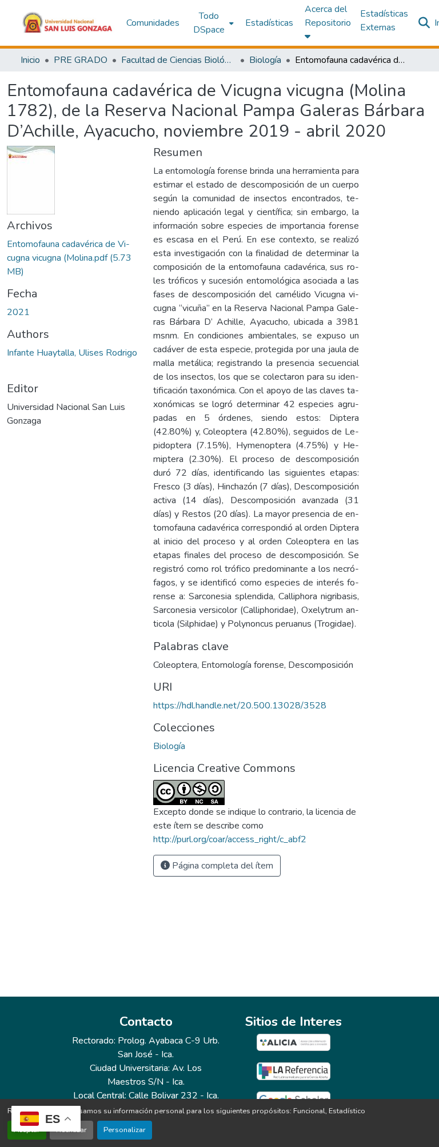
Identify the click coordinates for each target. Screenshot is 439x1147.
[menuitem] (212, 23)
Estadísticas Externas (384, 20)
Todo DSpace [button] (209, 23)
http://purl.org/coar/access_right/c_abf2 (229, 839)
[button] (68, 22)
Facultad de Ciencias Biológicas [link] (178, 60)
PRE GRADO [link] (80, 60)
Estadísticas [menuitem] (269, 23)
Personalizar (124, 1130)
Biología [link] (265, 60)
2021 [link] (18, 312)
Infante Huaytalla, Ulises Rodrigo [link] (72, 353)
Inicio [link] (30, 60)
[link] (73, 257)
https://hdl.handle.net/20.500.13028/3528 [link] (239, 705)
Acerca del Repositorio (328, 16)
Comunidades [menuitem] (152, 23)
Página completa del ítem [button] (221, 865)
